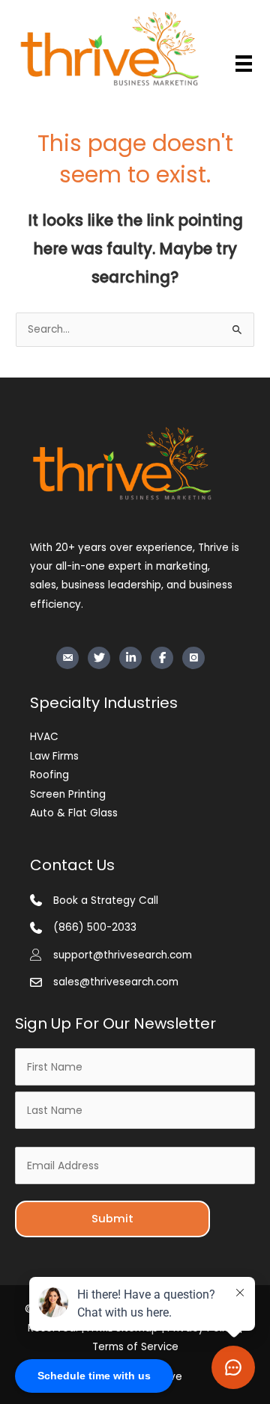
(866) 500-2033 (94, 927)
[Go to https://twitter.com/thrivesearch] (99, 658)
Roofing (49, 775)
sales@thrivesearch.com (115, 982)
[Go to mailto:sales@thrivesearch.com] (67, 658)
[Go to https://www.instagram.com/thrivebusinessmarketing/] (193, 658)
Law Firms (54, 756)
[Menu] (243, 63)
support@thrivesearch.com (122, 955)
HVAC (44, 737)
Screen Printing (68, 794)
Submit (113, 1218)
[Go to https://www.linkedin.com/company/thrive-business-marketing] (130, 658)
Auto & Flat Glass (74, 813)
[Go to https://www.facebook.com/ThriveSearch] (162, 658)
